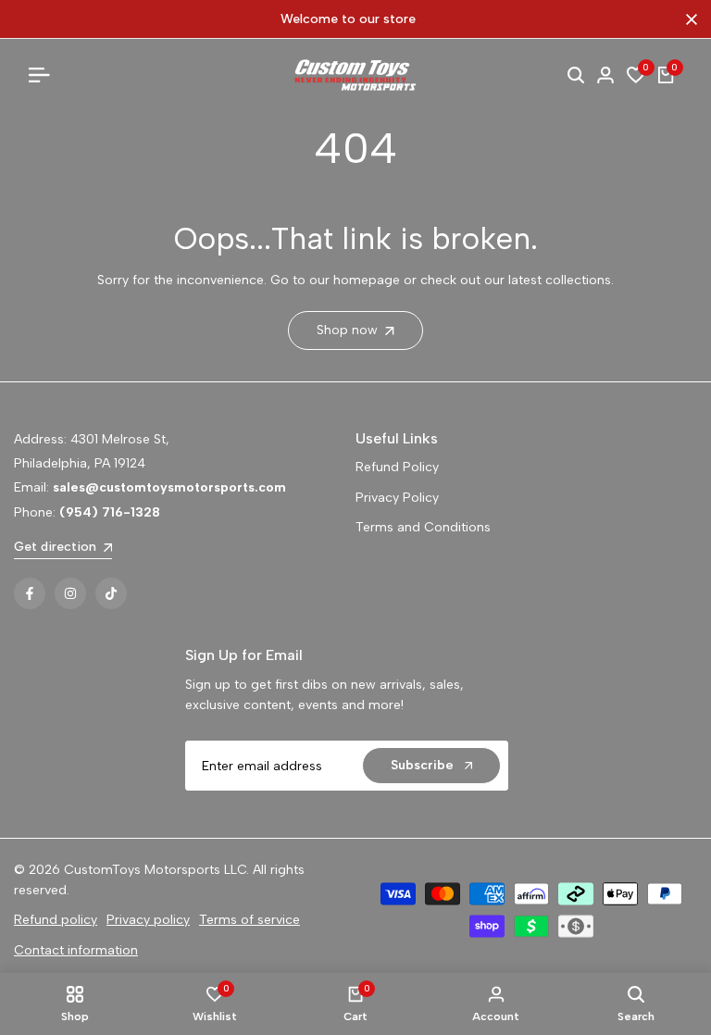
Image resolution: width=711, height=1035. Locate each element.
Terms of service (249, 920)
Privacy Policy (397, 497)
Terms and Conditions (423, 527)
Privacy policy (148, 920)
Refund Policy (397, 467)
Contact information (76, 950)
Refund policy (55, 920)
